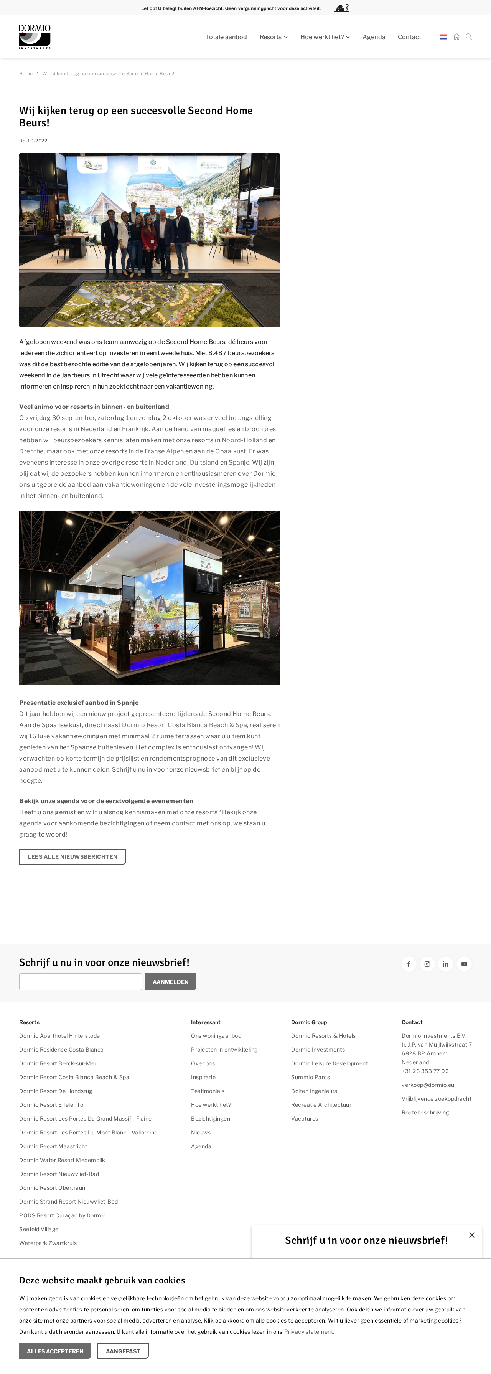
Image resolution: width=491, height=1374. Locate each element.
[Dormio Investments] (88, 37)
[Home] (456, 37)
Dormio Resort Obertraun (52, 1187)
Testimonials (207, 1091)
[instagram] (427, 964)
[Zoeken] (469, 37)
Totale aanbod (226, 37)
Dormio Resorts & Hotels (323, 1035)
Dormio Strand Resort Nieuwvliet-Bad (68, 1201)
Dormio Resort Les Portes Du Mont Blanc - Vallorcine (88, 1132)
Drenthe (31, 451)
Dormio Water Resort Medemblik (62, 1160)
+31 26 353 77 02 (425, 1071)
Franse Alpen (164, 451)
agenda (30, 823)
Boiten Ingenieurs (314, 1091)
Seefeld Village (39, 1229)
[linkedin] (445, 964)
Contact (409, 37)
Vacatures (304, 1118)
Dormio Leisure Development (329, 1063)
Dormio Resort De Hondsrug (55, 1091)
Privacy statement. (309, 1331)
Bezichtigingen (210, 1118)
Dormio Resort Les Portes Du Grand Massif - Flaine (85, 1118)
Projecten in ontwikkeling (224, 1049)
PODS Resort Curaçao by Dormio (62, 1215)
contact (184, 823)
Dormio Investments (318, 1049)
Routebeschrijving (425, 1112)
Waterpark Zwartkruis (48, 1243)
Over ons (203, 1063)
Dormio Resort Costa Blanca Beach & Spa (184, 725)
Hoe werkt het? (322, 37)
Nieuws (201, 1132)
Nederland (171, 462)
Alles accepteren (55, 1351)
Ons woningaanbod (216, 1035)
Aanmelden (171, 982)
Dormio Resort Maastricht (53, 1146)
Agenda (374, 37)
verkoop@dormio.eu (428, 1084)
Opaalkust (230, 451)
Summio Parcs (310, 1077)
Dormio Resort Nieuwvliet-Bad (59, 1174)
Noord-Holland (244, 440)
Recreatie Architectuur (321, 1104)
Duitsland (204, 462)
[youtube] (464, 964)
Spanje (239, 462)
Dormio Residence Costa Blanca (61, 1049)
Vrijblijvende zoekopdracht (436, 1098)
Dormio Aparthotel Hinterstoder (60, 1035)
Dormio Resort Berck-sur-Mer (58, 1063)
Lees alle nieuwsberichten (73, 856)
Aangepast (123, 1351)
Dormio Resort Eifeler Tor (52, 1104)
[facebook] (409, 964)
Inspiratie (203, 1077)
